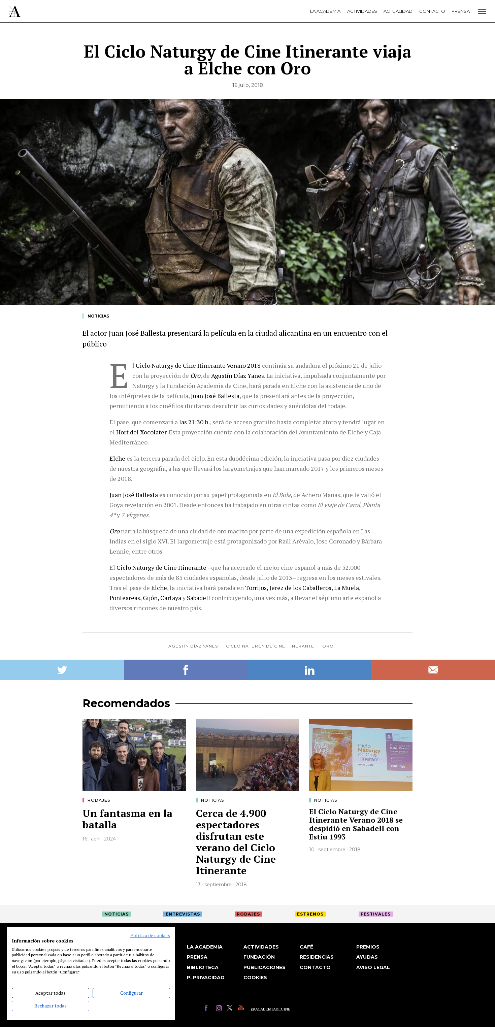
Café (306, 947)
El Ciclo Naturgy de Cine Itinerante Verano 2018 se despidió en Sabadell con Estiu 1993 (356, 823)
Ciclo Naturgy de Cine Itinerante (270, 646)
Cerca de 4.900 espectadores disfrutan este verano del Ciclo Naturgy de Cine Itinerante (236, 841)
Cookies (255, 977)
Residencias (317, 957)
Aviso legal (373, 967)
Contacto (432, 11)
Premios (368, 947)
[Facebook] (208, 1009)
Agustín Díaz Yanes (193, 646)
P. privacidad (206, 977)
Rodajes (99, 800)
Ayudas (367, 957)
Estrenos (310, 914)
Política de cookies (150, 935)
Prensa (461, 11)
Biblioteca (203, 967)
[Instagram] (220, 1009)
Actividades (362, 11)
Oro (328, 646)
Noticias (98, 316)
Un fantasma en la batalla (127, 818)
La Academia (325, 11)
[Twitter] (231, 1009)
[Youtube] (242, 1009)
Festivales (376, 914)
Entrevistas (183, 914)
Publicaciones (264, 967)
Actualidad (398, 11)
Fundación (259, 957)
